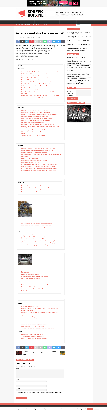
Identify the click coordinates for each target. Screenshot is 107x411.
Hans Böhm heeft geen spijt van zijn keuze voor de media (36, 269)
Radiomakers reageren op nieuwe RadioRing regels (34, 86)
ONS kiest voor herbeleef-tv (28, 310)
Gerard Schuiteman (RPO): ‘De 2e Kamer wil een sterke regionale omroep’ (39, 308)
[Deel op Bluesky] (58, 41)
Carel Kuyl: (24, 227)
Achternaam (70, 93)
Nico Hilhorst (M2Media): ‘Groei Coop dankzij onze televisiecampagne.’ (39, 114)
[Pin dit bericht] (31, 41)
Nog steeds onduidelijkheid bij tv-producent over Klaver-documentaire (39, 164)
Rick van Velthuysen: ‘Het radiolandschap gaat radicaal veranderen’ (38, 185)
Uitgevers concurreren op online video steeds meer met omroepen (38, 148)
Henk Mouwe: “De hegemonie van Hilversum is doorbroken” (36, 112)
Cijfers (38, 22)
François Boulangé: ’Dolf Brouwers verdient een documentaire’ (37, 82)
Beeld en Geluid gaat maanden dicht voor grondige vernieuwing (37, 124)
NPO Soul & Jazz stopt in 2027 (78, 57)
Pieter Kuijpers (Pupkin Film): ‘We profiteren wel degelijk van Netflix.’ (38, 166)
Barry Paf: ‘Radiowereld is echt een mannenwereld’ (34, 152)
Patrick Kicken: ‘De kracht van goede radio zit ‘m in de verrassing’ (37, 87)
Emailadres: (70, 95)
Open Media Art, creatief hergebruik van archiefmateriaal (36, 318)
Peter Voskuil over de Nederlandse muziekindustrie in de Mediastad (38, 170)
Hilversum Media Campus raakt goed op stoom (33, 316)
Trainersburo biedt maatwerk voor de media (32, 336)
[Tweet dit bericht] (22, 41)
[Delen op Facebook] (18, 41)
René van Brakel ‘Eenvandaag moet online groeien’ (34, 290)
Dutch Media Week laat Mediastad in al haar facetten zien (36, 225)
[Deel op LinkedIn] (27, 41)
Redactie (30, 37)
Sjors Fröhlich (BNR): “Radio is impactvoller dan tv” (34, 326)
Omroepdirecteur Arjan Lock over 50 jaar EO (32, 288)
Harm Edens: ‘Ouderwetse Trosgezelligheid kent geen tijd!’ (36, 83)
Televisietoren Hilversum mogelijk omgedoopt (33, 135)
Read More (96, 409)
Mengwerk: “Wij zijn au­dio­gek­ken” (30, 79)
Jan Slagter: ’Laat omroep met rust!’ (30, 274)
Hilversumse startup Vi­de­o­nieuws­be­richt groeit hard (34, 116)
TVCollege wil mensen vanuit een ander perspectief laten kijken (37, 328)
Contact (86, 22)
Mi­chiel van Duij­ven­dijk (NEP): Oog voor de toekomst (34, 78)
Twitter (85, 404)
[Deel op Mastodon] (49, 41)
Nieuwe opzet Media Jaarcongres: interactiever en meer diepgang (38, 243)
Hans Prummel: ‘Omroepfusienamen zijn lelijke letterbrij (35, 120)
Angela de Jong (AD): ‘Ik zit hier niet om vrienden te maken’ (36, 130)
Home (17, 22)
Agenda (31, 22)
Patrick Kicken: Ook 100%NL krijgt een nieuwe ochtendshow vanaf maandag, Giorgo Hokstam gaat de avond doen (79, 61)
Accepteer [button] (90, 409)
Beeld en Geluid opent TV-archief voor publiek (33, 239)
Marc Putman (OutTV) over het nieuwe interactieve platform (36, 118)
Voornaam (69, 91)
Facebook (79, 404)
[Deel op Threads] (63, 41)
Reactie (18, 368)
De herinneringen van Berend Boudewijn (31, 191)
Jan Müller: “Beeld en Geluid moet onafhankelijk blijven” (35, 237)
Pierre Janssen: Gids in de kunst (29, 286)
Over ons (63, 22)
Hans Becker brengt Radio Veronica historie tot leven (34, 110)
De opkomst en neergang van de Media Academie (34, 338)
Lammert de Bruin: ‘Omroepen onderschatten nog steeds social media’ (39, 168)
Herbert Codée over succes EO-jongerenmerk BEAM (34, 324)
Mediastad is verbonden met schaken (30, 278)
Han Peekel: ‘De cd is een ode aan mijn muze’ (32, 122)
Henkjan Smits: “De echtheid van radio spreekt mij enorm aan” (37, 150)
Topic (35, 37)
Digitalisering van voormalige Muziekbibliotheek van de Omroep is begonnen (41, 241)
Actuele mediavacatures (51, 22)
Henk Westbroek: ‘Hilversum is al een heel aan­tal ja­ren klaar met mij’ (38, 74)
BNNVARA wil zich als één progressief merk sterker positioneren (37, 245)
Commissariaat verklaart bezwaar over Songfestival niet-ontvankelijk (78, 69)
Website (18, 388)
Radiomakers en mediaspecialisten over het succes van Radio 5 (37, 89)
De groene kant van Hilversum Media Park (32, 235)
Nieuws (24, 22)
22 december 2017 (22, 37)
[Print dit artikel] (40, 41)
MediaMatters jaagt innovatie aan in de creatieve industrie (36, 223)
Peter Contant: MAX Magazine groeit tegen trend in (34, 276)
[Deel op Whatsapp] (45, 41)
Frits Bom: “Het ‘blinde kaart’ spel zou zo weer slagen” (35, 187)
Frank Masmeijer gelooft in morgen (30, 162)
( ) (35, 24)
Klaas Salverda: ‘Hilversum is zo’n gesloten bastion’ (34, 160)
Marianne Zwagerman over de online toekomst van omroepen (37, 189)
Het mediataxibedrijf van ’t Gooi (29, 306)
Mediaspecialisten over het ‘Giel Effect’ (31, 76)
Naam (17, 379)
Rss (90, 404)
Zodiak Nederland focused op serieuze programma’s (34, 284)
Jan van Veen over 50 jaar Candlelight (30, 158)
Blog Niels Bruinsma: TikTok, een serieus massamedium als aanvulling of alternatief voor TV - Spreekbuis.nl (78, 80)
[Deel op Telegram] (54, 41)
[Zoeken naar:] (83, 24)
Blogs (79, 22)
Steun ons (72, 22)
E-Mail (17, 384)
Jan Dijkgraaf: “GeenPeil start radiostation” (32, 334)
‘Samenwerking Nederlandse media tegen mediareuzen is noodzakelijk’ (39, 72)
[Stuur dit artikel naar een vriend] (36, 41)
